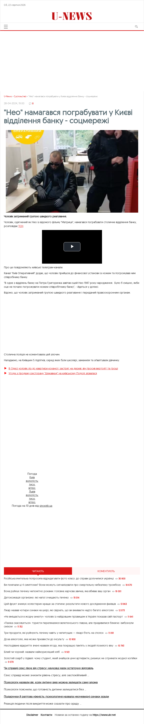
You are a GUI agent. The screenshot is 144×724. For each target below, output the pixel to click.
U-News (8, 96)
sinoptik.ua (46, 505)
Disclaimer (32, 715)
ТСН (20, 226)
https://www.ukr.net (104, 715)
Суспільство (20, 96)
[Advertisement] (72, 59)
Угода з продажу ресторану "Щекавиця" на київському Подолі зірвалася (53, 373)
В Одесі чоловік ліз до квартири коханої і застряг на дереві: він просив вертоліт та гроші (63, 368)
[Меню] (6, 27)
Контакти (46, 715)
